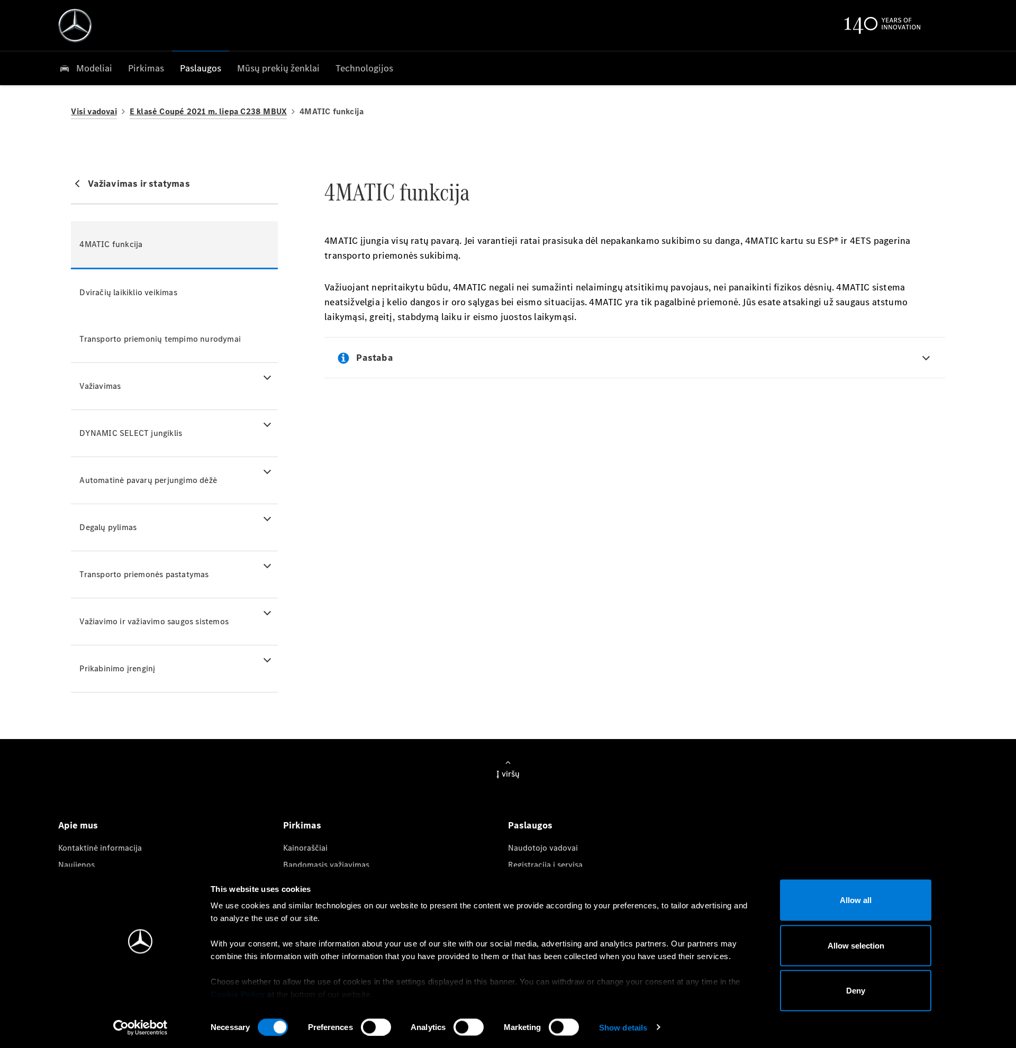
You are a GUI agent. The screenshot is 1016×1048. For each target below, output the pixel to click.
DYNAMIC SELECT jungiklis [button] (130, 433)
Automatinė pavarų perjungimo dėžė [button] (148, 480)
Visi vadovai (93, 111)
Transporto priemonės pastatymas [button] (143, 574)
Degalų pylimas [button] (108, 527)
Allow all (856, 900)
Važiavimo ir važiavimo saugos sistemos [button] (154, 621)
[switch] (376, 1026)
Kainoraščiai (305, 847)
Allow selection (856, 945)
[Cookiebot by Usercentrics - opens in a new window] (140, 1027)
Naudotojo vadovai (543, 847)
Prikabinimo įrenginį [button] (117, 668)
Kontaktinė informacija (100, 847)
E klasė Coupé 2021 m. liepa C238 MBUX (208, 111)
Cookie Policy (238, 994)
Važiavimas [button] (100, 385)
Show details (623, 1027)
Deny (855, 990)
